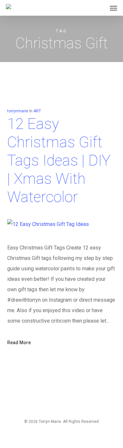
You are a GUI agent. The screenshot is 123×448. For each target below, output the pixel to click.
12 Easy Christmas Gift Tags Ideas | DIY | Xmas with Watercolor (59, 160)
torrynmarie (17, 111)
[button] (113, 8)
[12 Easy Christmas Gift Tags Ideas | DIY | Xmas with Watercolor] (48, 224)
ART (37, 111)
